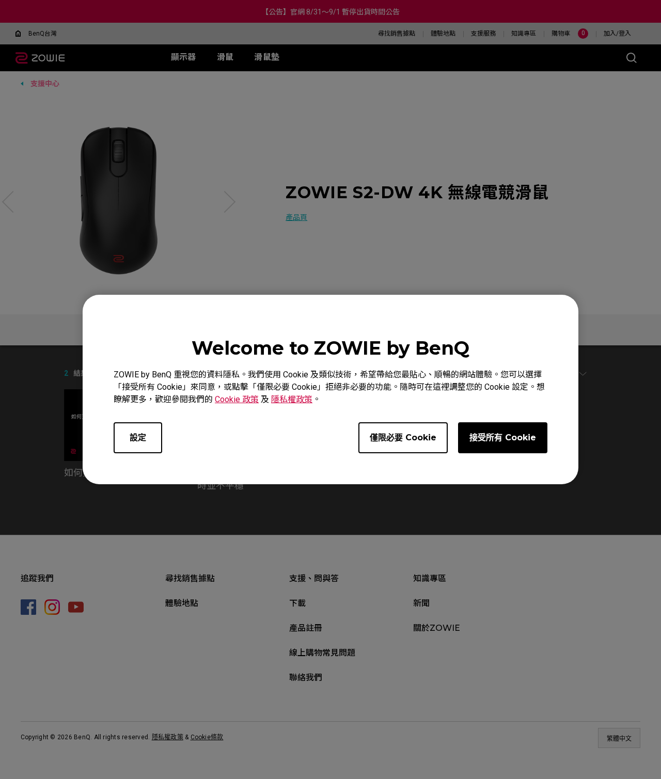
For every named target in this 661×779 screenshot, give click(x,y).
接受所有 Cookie (502, 437)
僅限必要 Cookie (403, 437)
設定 (138, 437)
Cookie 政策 (237, 399)
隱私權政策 (291, 399)
